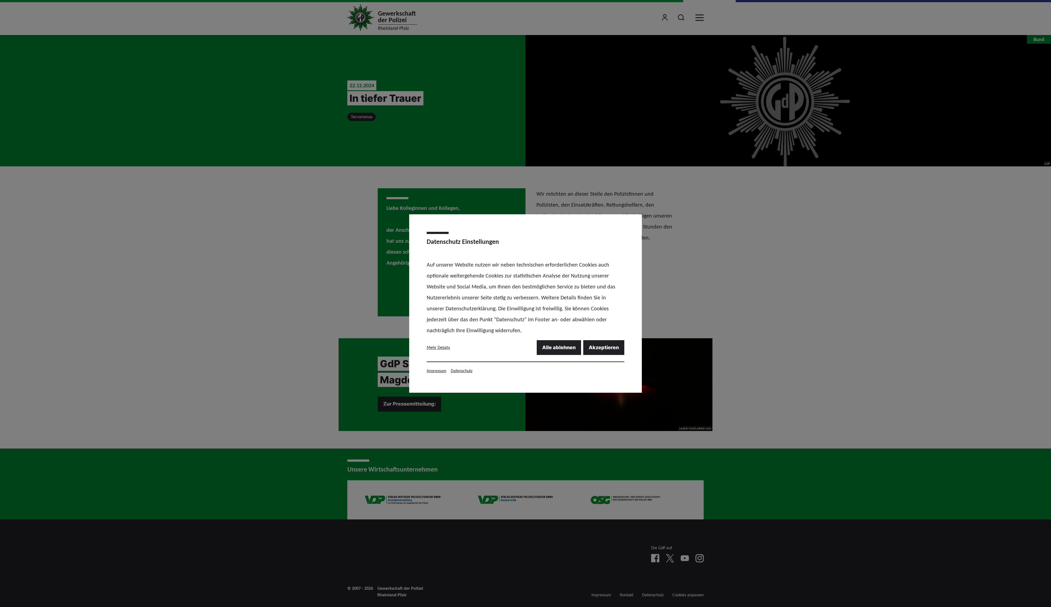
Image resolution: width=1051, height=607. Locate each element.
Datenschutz (461, 370)
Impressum (436, 370)
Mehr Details (438, 347)
